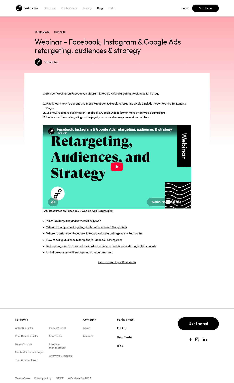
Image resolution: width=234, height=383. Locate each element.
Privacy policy (42, 378)
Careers (88, 336)
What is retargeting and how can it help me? (73, 221)
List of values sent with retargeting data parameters (79, 252)
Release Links (23, 344)
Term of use (22, 378)
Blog (100, 8)
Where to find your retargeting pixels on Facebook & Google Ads (86, 227)
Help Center (125, 337)
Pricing (87, 8)
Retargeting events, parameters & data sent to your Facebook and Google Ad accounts (101, 246)
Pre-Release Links (26, 336)
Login (185, 8)
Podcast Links (57, 328)
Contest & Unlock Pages (29, 352)
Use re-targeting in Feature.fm (117, 262)
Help (111, 8)
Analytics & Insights (60, 355)
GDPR (60, 378)
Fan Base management (57, 345)
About (86, 328)
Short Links (56, 336)
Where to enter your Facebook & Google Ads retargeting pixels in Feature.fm (94, 233)
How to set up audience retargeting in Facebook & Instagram (84, 240)
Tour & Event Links (26, 360)
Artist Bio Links (24, 328)
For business (69, 8)
